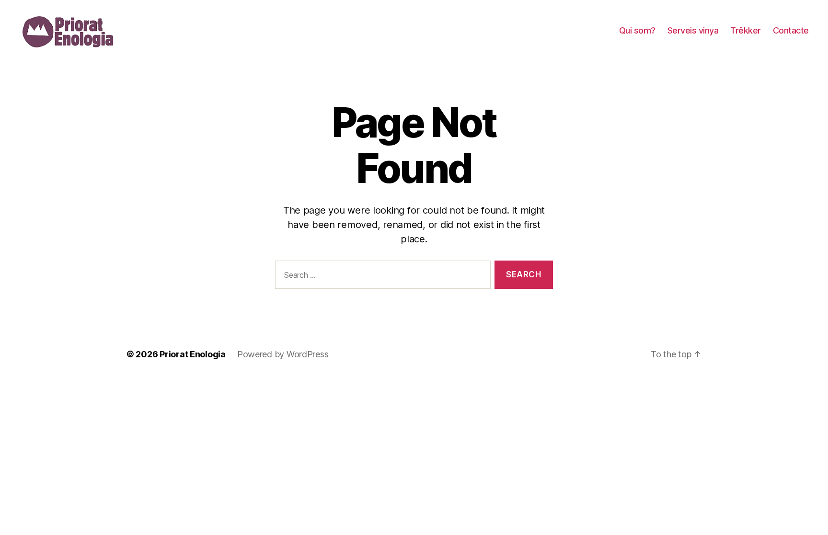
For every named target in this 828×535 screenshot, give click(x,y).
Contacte (791, 30)
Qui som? (637, 30)
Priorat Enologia (193, 354)
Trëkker (745, 30)
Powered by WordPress (283, 354)
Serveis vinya (693, 30)
